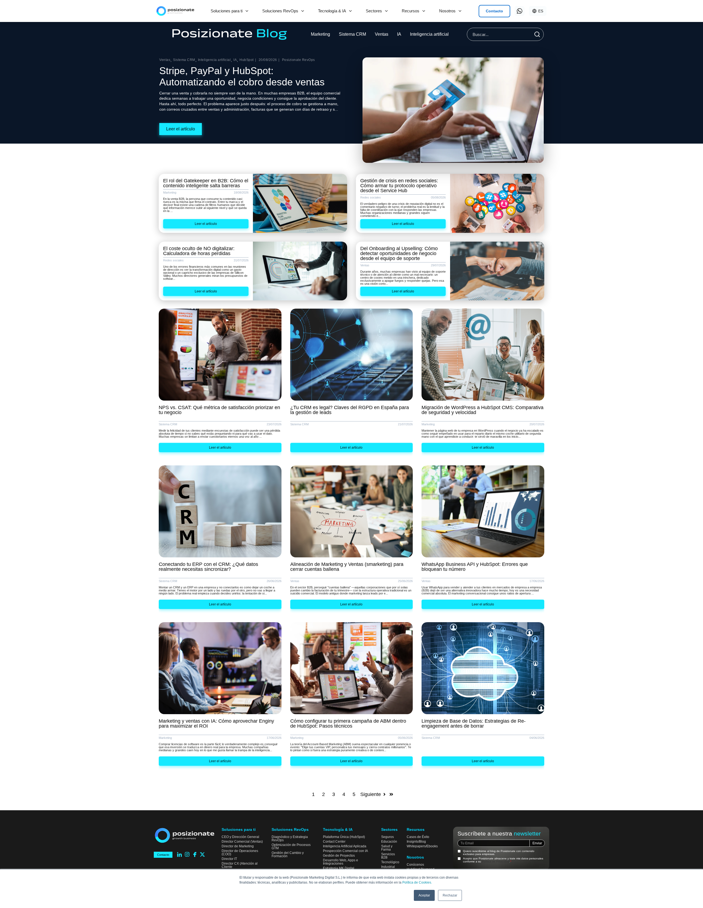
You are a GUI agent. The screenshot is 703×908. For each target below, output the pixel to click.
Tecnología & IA (332, 11)
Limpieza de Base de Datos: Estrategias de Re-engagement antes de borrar (474, 723)
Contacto (494, 11)
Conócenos (415, 864)
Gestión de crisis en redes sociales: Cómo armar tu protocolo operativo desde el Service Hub (399, 185)
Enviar (537, 843)
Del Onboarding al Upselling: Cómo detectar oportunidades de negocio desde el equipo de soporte (399, 253)
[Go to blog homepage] (229, 34)
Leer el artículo (180, 129)
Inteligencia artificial (429, 34)
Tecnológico (390, 862)
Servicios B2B (388, 856)
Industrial (388, 866)
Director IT (229, 858)
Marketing (320, 34)
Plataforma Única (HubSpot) (344, 837)
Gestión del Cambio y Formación (288, 854)
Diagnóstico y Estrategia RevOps (290, 838)
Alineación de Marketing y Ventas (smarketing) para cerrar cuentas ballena (346, 566)
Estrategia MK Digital (338, 868)
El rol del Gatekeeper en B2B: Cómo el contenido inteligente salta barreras (205, 183)
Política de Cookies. (417, 882)
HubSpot (246, 60)
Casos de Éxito (418, 837)
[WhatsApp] (520, 11)
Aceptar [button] (424, 895)
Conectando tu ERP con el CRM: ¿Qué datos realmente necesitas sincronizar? (208, 566)
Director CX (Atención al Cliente (240, 865)
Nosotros (447, 11)
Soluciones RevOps (280, 11)
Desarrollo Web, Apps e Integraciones (340, 862)
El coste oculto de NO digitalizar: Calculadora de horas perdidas (199, 251)
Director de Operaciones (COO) (240, 852)
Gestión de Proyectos (339, 855)
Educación (389, 841)
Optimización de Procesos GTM (291, 846)
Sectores (374, 11)
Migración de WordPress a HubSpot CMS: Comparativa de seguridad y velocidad (482, 410)
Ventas (381, 34)
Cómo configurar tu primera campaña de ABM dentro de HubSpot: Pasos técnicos (348, 723)
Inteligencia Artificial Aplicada (344, 846)
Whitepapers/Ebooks (422, 846)
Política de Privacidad (495, 861)
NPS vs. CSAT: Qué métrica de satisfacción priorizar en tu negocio (219, 410)
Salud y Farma (386, 848)
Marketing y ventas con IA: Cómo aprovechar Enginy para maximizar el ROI (216, 723)
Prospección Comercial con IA (345, 851)
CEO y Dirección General (240, 837)
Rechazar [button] (450, 895)
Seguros (387, 837)
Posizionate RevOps (298, 60)
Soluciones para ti (226, 11)
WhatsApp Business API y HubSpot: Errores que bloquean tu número (475, 566)
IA (399, 34)
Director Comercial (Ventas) (242, 841)
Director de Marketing (238, 846)
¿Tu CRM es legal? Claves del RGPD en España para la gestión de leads (349, 410)
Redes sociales (370, 197)
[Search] (537, 34)
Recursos (410, 11)
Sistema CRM (352, 34)
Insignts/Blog (416, 841)
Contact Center (334, 841)
